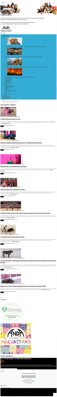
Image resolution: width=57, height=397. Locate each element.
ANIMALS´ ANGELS (8, 94)
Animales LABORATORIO (8, 79)
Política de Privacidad (7, 395)
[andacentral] (6, 15)
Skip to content (3, 32)
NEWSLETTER (5, 99)
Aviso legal (2, 395)
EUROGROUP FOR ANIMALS (9, 86)
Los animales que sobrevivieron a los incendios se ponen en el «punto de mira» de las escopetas (20, 77)
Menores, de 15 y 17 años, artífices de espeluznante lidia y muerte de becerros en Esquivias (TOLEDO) (23, 286)
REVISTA (4, 95)
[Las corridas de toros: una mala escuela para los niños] (8, 234)
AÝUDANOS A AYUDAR (6, 96)
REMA (6, 92)
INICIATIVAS (4, 84)
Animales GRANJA (7, 80)
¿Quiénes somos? (5, 35)
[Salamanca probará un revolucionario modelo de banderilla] (10, 163)
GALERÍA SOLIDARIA (6, 97)
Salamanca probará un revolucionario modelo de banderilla (13, 166)
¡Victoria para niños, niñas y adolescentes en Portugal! (12, 189)
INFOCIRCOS (7, 88)
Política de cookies (13, 395)
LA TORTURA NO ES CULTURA (9, 85)
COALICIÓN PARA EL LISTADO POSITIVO (11, 90)
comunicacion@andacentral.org (30, 377)
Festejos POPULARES (8, 83)
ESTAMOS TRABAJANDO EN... (6, 356)
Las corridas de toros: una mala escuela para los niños (12, 237)
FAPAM (6, 91)
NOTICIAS (4, 36)
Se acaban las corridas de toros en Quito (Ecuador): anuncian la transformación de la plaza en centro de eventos (25, 213)
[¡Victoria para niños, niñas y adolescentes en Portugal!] (8, 186)
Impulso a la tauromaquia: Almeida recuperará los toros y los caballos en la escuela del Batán (21, 143)
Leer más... (18, 116)
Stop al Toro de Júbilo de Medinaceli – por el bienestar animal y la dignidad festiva (15, 358)
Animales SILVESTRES (8, 78)
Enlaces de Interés (6, 6)
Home (4, 100)
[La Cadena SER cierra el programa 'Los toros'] (8, 116)
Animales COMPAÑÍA (8, 82)
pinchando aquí (32, 373)
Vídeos (4, 4)
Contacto (4, 5)
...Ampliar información (6, 123)
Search (1, 8)
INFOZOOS (6, 89)
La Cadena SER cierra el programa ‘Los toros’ (10, 119)
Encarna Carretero (9, 125)
